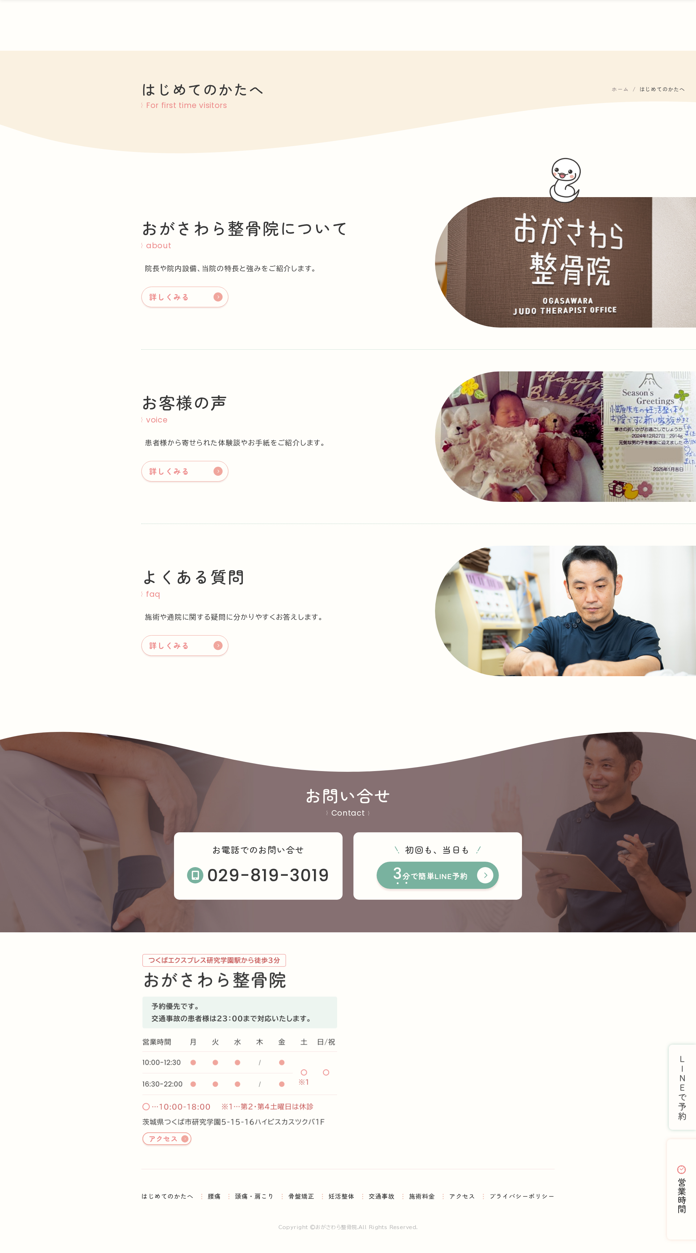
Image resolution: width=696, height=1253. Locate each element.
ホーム (620, 89)
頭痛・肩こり (254, 1195)
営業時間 (681, 1196)
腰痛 (214, 1195)
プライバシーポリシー (522, 1195)
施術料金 (422, 1195)
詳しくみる (169, 296)
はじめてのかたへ (167, 1195)
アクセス (163, 1138)
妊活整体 (341, 1195)
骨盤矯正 (301, 1195)
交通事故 (382, 1195)
